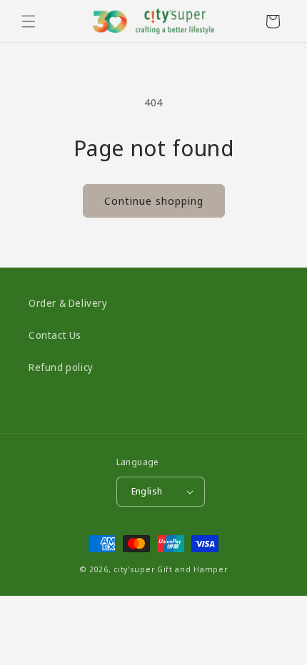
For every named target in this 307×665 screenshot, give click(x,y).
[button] (28, 21)
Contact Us (55, 335)
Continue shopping (153, 200)
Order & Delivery (68, 303)
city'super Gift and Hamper (170, 569)
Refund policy (61, 367)
